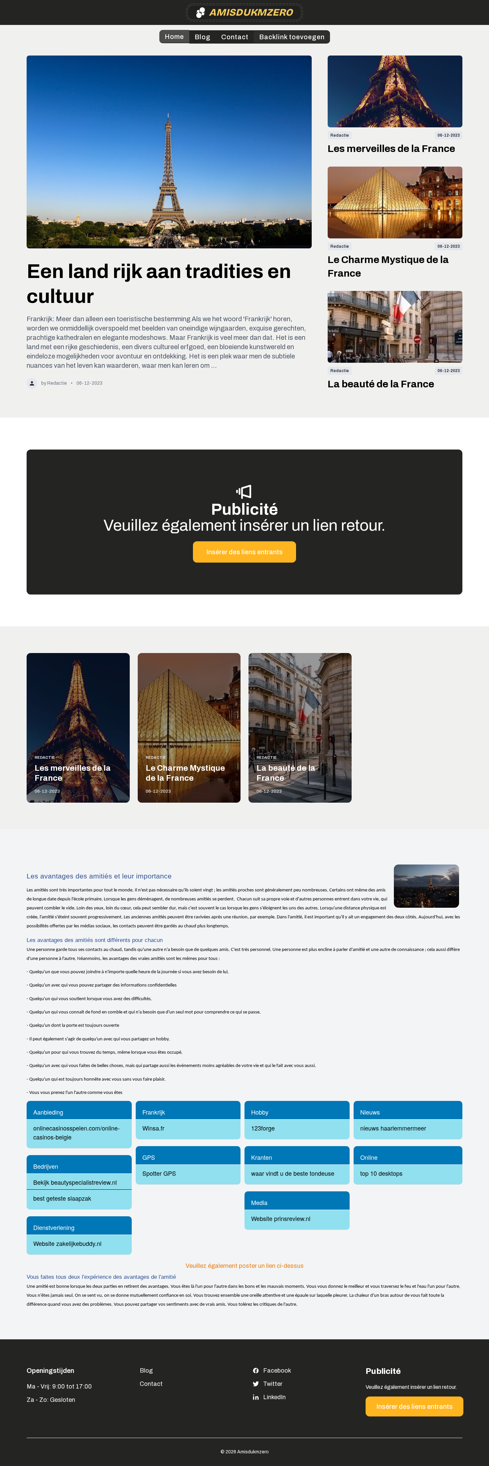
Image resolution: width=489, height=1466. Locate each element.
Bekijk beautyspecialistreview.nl (75, 1182)
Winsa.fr (153, 1128)
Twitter (272, 1384)
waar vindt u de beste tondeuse (292, 1173)
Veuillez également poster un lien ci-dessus (245, 1266)
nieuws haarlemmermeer (393, 1128)
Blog (203, 37)
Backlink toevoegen (292, 37)
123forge (263, 1128)
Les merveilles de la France (391, 148)
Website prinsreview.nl (280, 1218)
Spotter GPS (159, 1173)
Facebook (277, 1370)
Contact (234, 37)
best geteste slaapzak (62, 1198)
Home (174, 36)
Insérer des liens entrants (244, 552)
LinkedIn (274, 1397)
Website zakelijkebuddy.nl (67, 1243)
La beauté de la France (381, 384)
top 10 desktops (381, 1173)
